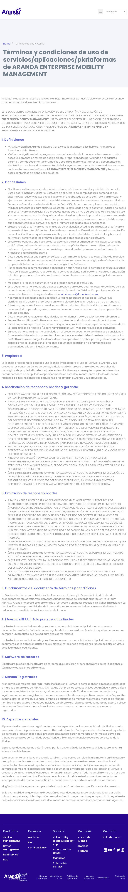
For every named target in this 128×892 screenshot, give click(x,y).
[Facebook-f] (114, 850)
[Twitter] (118, 850)
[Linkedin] (105, 850)
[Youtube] (109, 850)
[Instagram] (122, 850)
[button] (100, 11)
